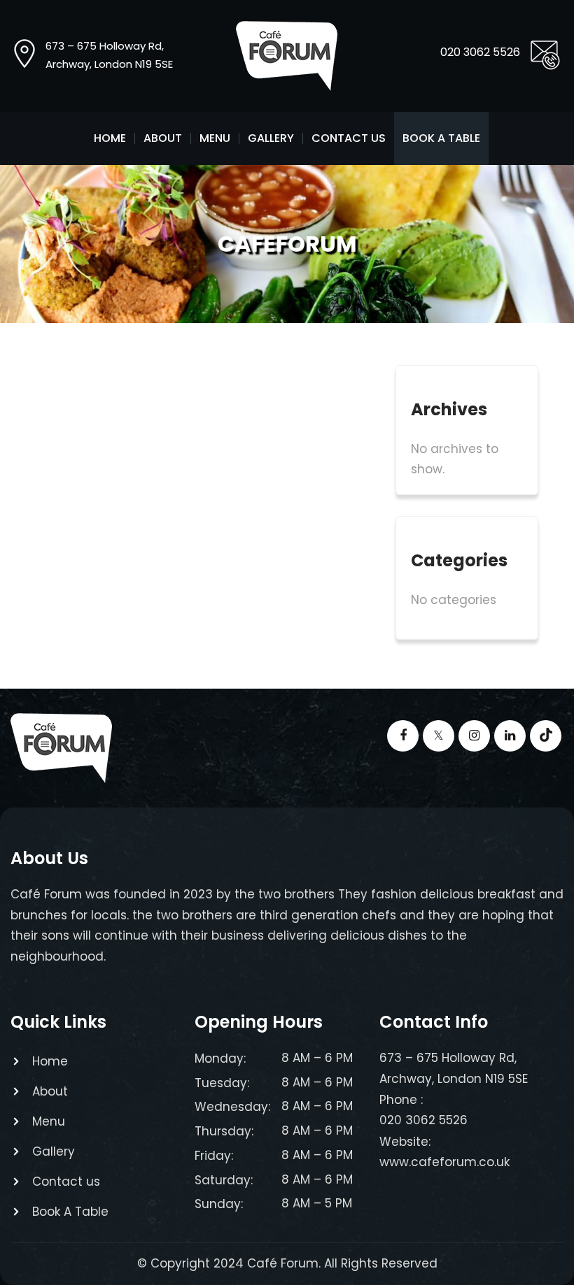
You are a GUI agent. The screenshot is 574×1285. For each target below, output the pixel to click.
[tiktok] (545, 736)
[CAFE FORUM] (286, 56)
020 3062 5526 (480, 52)
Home (110, 138)
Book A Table (441, 138)
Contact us (349, 138)
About (163, 138)
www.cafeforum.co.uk (444, 1162)
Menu (215, 138)
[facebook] (403, 736)
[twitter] (438, 736)
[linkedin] (510, 736)
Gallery (271, 138)
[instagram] (474, 736)
